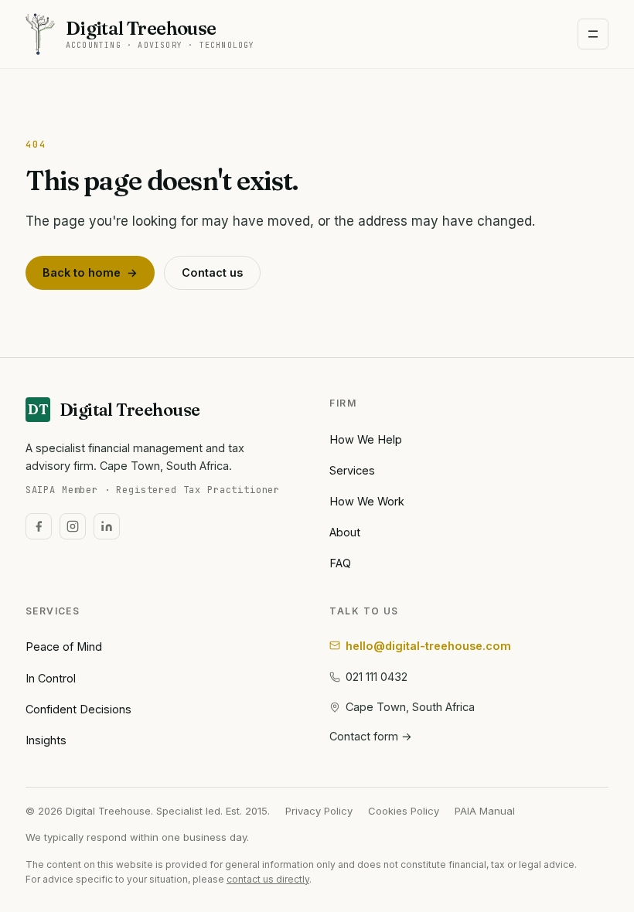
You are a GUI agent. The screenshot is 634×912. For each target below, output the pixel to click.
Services (352, 470)
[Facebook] (39, 526)
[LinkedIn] (107, 526)
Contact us (212, 272)
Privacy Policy (319, 811)
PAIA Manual (485, 811)
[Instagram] (73, 526)
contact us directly (268, 879)
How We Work (366, 501)
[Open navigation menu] (593, 34)
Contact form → (370, 736)
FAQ (340, 563)
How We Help (365, 439)
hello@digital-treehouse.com (428, 645)
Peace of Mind (64, 646)
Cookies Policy (403, 811)
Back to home (90, 272)
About (344, 532)
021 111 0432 (376, 676)
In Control (51, 678)
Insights (46, 740)
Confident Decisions (78, 709)
